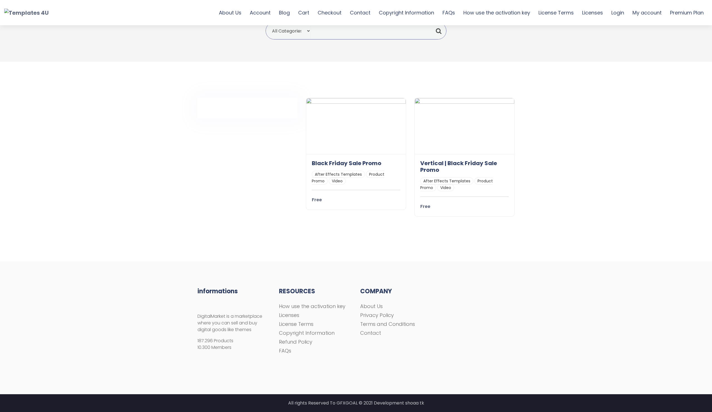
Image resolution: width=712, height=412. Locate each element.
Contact (360, 12)
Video (337, 181)
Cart (303, 12)
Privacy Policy (377, 315)
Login (617, 12)
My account (647, 12)
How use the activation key (496, 12)
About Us (230, 12)
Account (260, 12)
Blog (284, 12)
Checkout (330, 12)
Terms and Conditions (387, 324)
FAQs (448, 12)
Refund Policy (295, 341)
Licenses (592, 12)
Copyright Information (406, 12)
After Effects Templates (338, 174)
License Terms (556, 12)
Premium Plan (687, 12)
